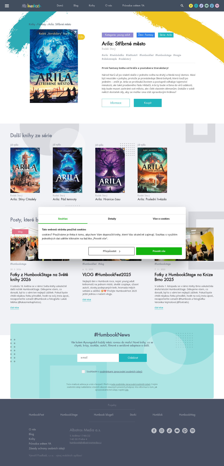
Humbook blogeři (103, 414)
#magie (177, 55)
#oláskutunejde (109, 59)
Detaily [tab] (112, 218)
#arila (105, 55)
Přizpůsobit (109, 251)
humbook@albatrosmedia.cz (86, 442)
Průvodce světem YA (133, 5)
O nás (108, 5)
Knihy (92, 5)
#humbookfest (146, 55)
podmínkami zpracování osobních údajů (121, 371)
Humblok (158, 414)
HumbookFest (36, 414)
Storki (133, 414)
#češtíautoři (132, 55)
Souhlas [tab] (63, 218)
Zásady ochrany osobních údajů (47, 448)
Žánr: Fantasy (145, 35)
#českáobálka (117, 55)
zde (126, 389)
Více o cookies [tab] (161, 218)
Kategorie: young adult (117, 35)
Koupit (147, 103)
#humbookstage (163, 55)
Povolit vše (159, 251)
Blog (76, 5)
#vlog (101, 264)
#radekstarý (125, 59)
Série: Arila (166, 35)
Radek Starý (109, 49)
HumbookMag (187, 414)
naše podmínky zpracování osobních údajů (130, 384)
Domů (60, 5)
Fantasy (42, 24)
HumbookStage (69, 414)
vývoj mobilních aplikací (69, 455)
